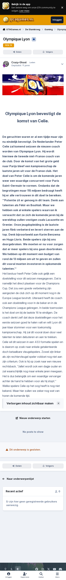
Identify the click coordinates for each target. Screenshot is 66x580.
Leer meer (6, 7)
